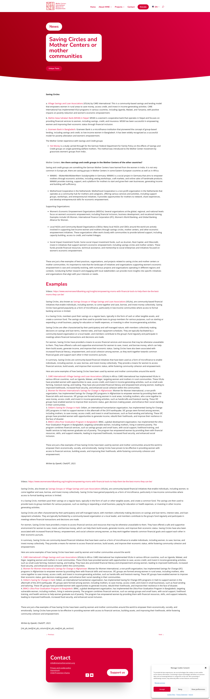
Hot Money (55, 146)
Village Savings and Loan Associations (65, 103)
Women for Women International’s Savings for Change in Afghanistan (80, 390)
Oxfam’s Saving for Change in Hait (63, 407)
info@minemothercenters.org (62, 663)
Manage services (160, 683)
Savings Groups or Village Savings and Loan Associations (99, 301)
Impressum (55, 670)
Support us (117, 672)
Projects (118, 7)
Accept (162, 689)
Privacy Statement (181, 694)
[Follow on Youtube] (91, 675)
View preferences (198, 689)
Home (93, 7)
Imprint (191, 694)
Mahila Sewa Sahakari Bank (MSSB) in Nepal (68, 118)
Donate (143, 7)
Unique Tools (54, 68)
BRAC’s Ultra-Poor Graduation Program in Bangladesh (73, 422)
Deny (180, 689)
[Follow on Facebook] (87, 675)
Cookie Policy (171, 694)
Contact (131, 7)
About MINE (104, 7)
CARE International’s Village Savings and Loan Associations (75, 376)
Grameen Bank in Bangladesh (61, 129)
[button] (206, 668)
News (54, 26)
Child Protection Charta (60, 673)
